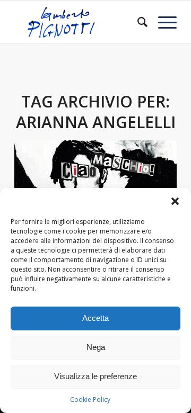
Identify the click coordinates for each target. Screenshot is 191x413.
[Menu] (162, 22)
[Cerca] (137, 22)
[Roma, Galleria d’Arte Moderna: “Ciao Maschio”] (95, 183)
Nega (95, 347)
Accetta (95, 317)
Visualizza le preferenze (95, 376)
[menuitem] (137, 22)
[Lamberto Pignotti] (79, 22)
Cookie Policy (90, 399)
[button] (175, 201)
